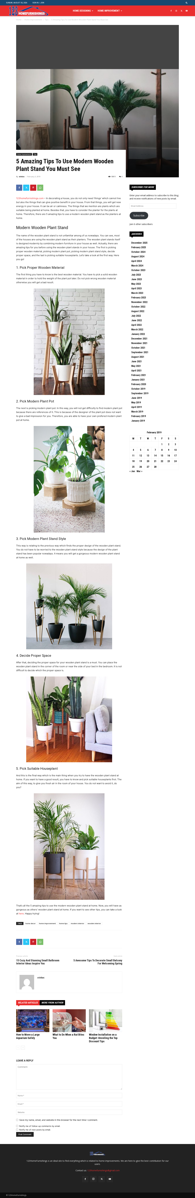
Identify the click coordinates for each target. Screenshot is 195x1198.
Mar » (139, 471)
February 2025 (138, 247)
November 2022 (139, 302)
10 (175, 450)
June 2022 (136, 320)
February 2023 (138, 297)
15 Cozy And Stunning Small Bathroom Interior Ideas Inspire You (37, 962)
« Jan (132, 471)
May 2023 (136, 283)
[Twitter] (181, 10)
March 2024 (137, 265)
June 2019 (136, 397)
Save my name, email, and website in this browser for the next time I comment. (58, 1120)
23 (168, 461)
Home (18, 19)
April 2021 (136, 370)
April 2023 (136, 288)
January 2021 (138, 379)
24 (175, 461)
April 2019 (136, 407)
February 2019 (138, 416)
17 (175, 455)
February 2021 (138, 375)
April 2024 (136, 261)
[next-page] (23, 1048)
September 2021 (139, 352)
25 (133, 466)
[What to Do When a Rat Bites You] (69, 1020)
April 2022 (136, 324)
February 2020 (138, 384)
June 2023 (136, 279)
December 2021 (139, 338)
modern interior (77, 923)
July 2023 (136, 274)
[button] (186, 3)
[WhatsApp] (40, 188)
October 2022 (138, 306)
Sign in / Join (38, 3)
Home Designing (82, 10)
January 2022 (138, 334)
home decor (30, 923)
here (21, 913)
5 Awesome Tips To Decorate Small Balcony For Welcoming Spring (97, 962)
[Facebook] (171, 10)
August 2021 (137, 356)
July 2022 (136, 315)
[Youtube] (186, 10)
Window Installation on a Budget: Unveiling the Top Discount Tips (103, 1038)
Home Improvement (109, 10)
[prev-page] (18, 1048)
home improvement (47, 923)
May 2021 (136, 366)
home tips (63, 923)
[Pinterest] (33, 188)
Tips (46, 19)
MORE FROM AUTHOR (52, 1002)
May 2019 (136, 402)
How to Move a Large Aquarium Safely (28, 1036)
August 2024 (137, 256)
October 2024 (138, 251)
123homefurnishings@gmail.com (103, 1170)
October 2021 (138, 347)
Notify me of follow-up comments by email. (39, 1126)
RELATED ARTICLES (28, 1002)
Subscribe (138, 215)
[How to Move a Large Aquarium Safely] (32, 1020)
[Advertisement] (97, 46)
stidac (22, 176)
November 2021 (139, 343)
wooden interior (94, 923)
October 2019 (138, 388)
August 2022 (137, 311)
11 (133, 455)
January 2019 (138, 420)
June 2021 (136, 361)
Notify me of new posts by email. (35, 1129)
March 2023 (137, 293)
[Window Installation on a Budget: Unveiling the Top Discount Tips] (105, 1020)
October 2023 (138, 270)
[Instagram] (176, 10)
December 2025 (139, 242)
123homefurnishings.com (30, 198)
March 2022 (137, 329)
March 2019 (137, 411)
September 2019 (139, 393)
